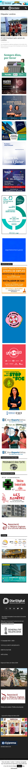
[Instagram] (10, 608)
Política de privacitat (17, 707)
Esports (2, 35)
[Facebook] (6, 608)
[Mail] (14, 608)
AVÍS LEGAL (4, 654)
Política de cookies (6, 707)
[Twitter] (17, 608)
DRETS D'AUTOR (6, 650)
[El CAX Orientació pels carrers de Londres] (14, 26)
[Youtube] (21, 608)
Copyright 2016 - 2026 (8, 640)
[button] (26, 8)
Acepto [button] (19, 766)
